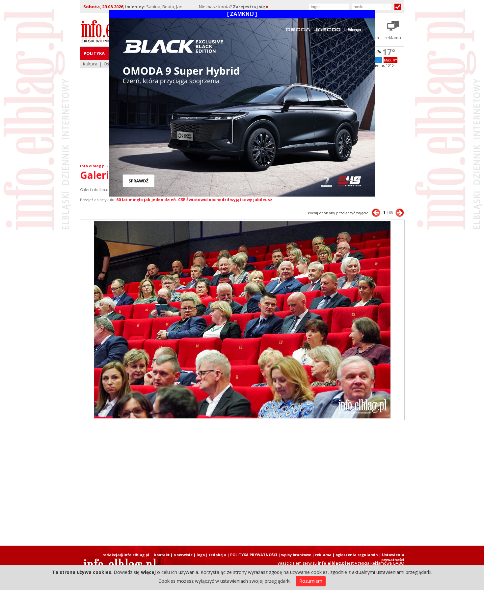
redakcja (217, 554)
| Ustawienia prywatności (391, 557)
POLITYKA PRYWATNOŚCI (253, 554)
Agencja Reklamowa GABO (379, 563)
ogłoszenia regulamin (357, 554)
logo (201, 554)
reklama (323, 554)
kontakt (162, 554)
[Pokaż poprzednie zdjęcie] (376, 213)
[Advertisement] (242, 483)
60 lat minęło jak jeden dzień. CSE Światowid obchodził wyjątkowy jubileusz (194, 199)
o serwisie (183, 554)
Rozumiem (310, 581)
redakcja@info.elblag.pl (125, 554)
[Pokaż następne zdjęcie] (400, 213)
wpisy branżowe (296, 554)
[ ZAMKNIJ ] (242, 14)
